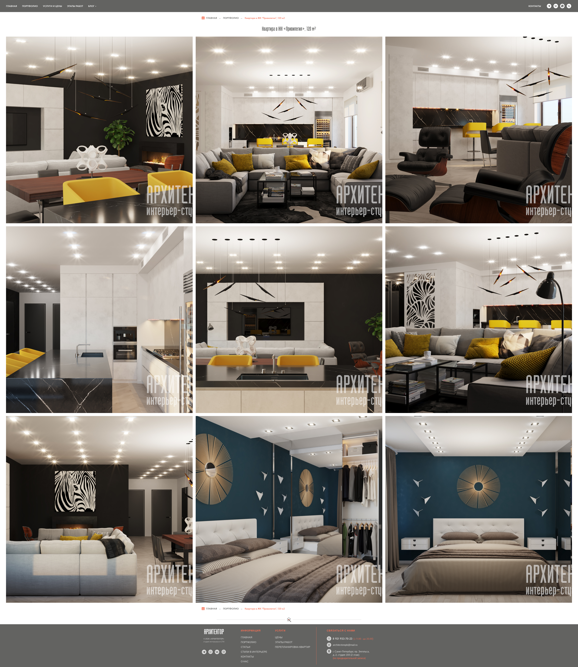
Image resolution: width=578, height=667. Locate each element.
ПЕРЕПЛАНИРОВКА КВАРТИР (292, 647)
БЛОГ (91, 6)
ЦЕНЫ (278, 637)
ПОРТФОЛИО (30, 6)
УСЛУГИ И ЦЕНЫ (52, 6)
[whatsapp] (562, 6)
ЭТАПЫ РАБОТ (75, 6)
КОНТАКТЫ (534, 6)
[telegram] (549, 6)
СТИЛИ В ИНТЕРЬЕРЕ (254, 652)
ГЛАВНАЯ (11, 6)
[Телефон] (569, 6)
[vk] (555, 6)
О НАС (245, 661)
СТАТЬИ (245, 647)
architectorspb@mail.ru (345, 645)
